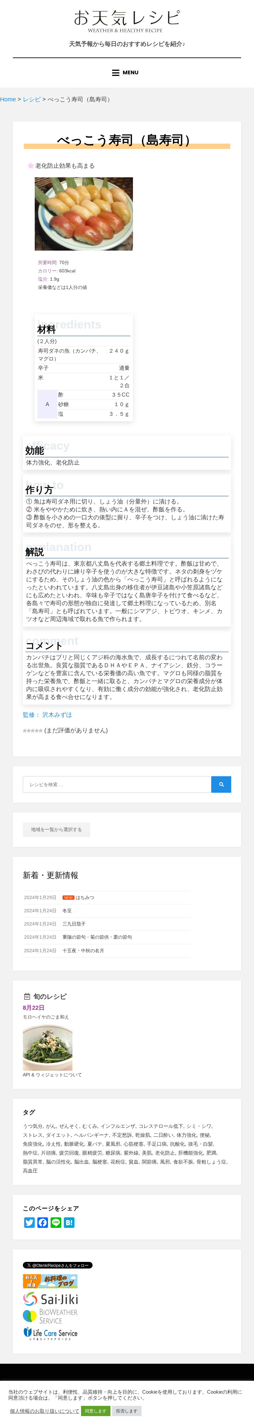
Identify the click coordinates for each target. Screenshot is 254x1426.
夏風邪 (113, 1144)
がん (51, 1126)
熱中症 (30, 1153)
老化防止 (165, 1153)
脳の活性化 (58, 1162)
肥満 (211, 1153)
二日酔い (163, 1135)
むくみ (89, 1126)
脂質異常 (33, 1162)
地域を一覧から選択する (56, 829)
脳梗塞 (99, 1162)
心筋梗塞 (134, 1144)
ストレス (33, 1135)
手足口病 (157, 1144)
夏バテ (94, 1144)
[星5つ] (41, 731)
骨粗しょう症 (211, 1162)
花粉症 (117, 1162)
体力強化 (186, 1135)
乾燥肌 (142, 1135)
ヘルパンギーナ (91, 1135)
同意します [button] (95, 1411)
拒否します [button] (127, 1411)
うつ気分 (33, 1126)
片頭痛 (48, 1153)
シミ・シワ (199, 1126)
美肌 (147, 1153)
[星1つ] (25, 731)
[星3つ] (33, 731)
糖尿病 (113, 1153)
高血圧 (30, 1170)
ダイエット (58, 1135)
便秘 (205, 1135)
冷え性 (53, 1144)
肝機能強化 (190, 1153)
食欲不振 (183, 1162)
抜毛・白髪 (200, 1144)
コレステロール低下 (161, 1126)
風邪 (165, 1162)
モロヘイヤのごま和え (46, 1017)
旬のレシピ (49, 996)
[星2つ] (29, 731)
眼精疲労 (92, 1153)
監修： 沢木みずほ (47, 715)
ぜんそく (69, 1126)
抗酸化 (177, 1144)
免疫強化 (33, 1144)
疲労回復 (69, 1153)
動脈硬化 (74, 1144)
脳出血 (81, 1162)
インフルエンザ (118, 1126)
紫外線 (131, 1153)
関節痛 (149, 1162)
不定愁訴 (122, 1135)
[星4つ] (37, 731)
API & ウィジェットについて (52, 1074)
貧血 (134, 1162)
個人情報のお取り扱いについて (44, 1411)
